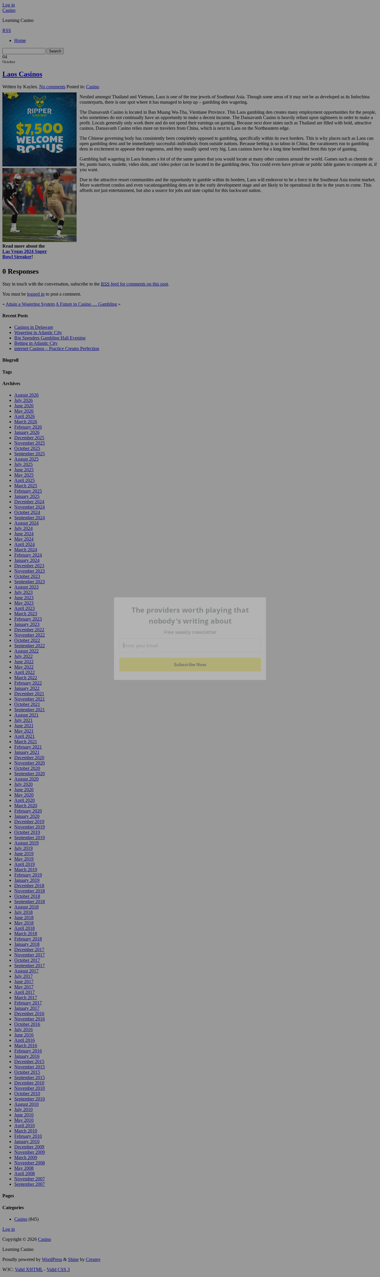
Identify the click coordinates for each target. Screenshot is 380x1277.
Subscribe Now (190, 664)
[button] (190, 615)
